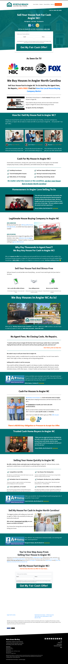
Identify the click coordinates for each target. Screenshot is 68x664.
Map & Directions (8, 652)
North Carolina (49, 560)
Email (24, 37)
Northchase (18, 561)
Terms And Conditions (58, 645)
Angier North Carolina (11, 615)
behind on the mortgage (25, 238)
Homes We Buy (47, 4)
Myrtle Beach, (9, 641)
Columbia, (8, 643)
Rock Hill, (12, 643)
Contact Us (60, 642)
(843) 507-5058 (58, 10)
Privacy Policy (59, 644)
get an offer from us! (18, 242)
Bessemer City (24, 561)
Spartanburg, (8, 644)
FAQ (61, 641)
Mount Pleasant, (19, 641)
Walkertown (9, 561)
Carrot (24, 659)
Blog (61, 647)
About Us (52, 4)
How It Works (35, 4)
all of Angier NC (33, 560)
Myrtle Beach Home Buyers (33, 398)
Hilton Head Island (18, 644)
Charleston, (14, 641)
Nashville (14, 561)
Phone (43, 37)
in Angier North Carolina (37, 557)
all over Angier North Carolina (19, 559)
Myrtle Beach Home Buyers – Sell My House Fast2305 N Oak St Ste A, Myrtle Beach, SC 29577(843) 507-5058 (44, 616)
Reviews (41, 4)
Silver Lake (58, 560)
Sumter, (13, 644)
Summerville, (21, 643)
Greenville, (16, 643)
